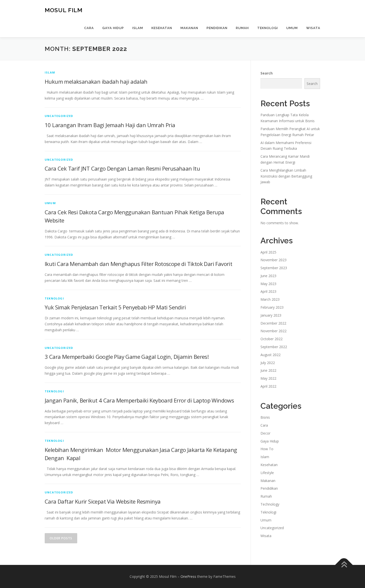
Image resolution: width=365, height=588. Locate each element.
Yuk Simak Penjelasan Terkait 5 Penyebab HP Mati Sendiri (115, 307)
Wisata (313, 28)
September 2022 (273, 346)
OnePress (188, 576)
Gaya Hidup (113, 28)
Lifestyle (267, 472)
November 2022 (273, 331)
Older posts (61, 538)
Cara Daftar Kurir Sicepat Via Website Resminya (102, 501)
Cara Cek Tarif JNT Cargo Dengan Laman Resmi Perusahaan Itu (122, 168)
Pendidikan (217, 28)
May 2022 (268, 378)
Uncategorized (59, 116)
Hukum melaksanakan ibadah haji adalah (96, 81)
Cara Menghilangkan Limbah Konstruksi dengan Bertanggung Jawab (286, 176)
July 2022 (267, 362)
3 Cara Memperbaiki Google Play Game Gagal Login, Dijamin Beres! (127, 356)
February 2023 (272, 307)
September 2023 (273, 267)
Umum (292, 28)
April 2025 (268, 252)
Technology (269, 504)
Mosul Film (63, 10)
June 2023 (268, 275)
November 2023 (273, 259)
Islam (137, 28)
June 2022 (268, 370)
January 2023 (270, 315)
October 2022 (271, 338)
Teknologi (267, 28)
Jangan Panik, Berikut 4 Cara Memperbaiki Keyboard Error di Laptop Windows (139, 400)
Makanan (189, 28)
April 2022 (268, 386)
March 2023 (270, 299)
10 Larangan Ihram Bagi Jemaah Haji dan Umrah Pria (110, 125)
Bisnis (265, 417)
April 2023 (268, 291)
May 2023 (268, 283)
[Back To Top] (344, 565)
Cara (89, 28)
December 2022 (273, 323)
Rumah (242, 28)
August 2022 (270, 354)
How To (266, 448)
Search (266, 73)
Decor (265, 433)
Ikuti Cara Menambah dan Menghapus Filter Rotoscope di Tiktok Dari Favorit (138, 263)
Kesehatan (161, 28)
